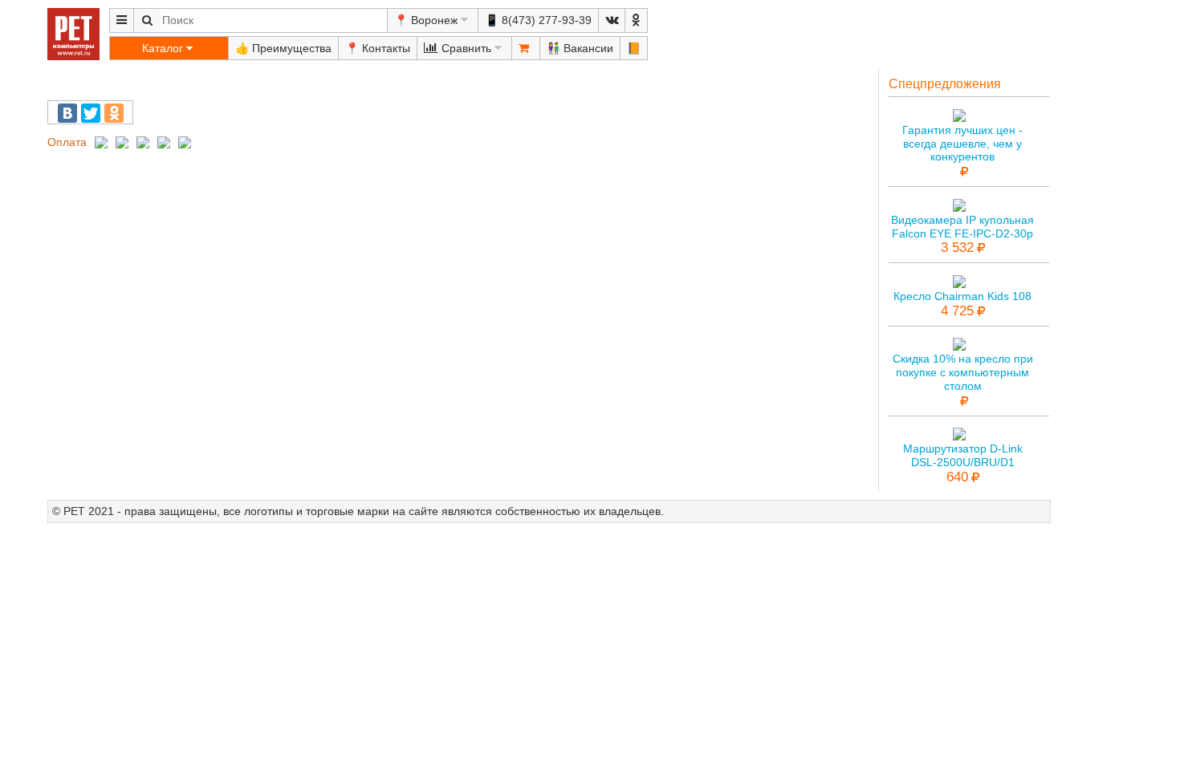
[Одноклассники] (114, 113)
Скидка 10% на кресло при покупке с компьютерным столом (963, 372)
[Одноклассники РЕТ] (636, 20)
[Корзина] (525, 48)
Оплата (67, 142)
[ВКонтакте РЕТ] (611, 20)
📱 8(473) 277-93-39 (538, 20)
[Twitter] (90, 113)
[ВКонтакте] (67, 113)
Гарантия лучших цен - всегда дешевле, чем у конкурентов (962, 144)
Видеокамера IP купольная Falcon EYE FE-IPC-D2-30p (962, 226)
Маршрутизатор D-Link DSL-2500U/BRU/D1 (963, 455)
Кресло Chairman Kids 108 (962, 296)
